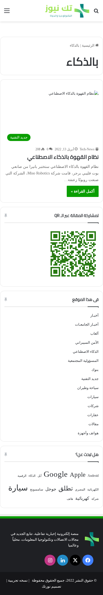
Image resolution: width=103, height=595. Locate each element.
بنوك (95, 370)
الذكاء (32, 475)
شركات (93, 406)
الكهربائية (93, 489)
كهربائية (82, 498)
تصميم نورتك (51, 586)
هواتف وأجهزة (88, 433)
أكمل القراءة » (82, 191)
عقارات (93, 415)
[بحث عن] (96, 13)
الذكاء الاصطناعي (86, 351)
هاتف (70, 498)
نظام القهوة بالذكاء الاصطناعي (63, 157)
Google (56, 474)
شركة (95, 498)
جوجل (50, 489)
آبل (39, 475)
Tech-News (87, 149)
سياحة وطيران (88, 388)
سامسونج (36, 489)
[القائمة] (7, 13)
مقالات (93, 424)
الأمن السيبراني (87, 342)
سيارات (93, 397)
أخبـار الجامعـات (87, 324)
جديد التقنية (90, 379)
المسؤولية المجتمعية (83, 361)
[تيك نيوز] (67, 11)
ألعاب (94, 333)
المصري (80, 489)
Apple (77, 474)
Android (93, 476)
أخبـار (94, 315)
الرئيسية (88, 45)
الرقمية (22, 475)
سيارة (18, 487)
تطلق (66, 488)
